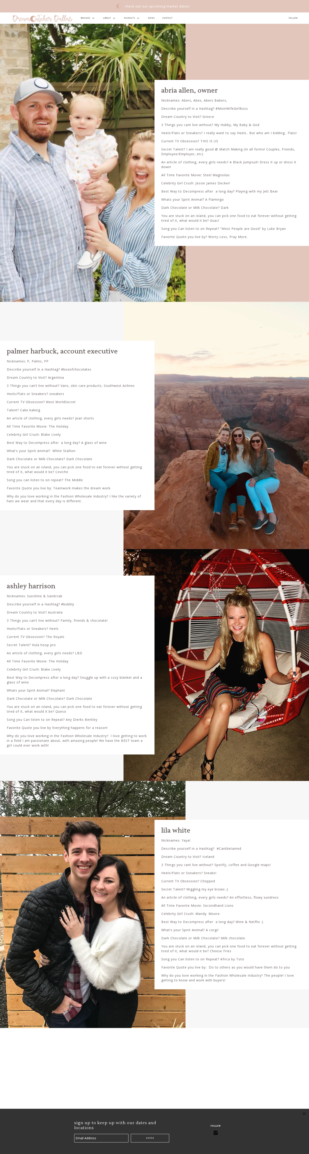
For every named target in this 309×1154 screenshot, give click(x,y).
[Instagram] (215, 1133)
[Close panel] (304, 1113)
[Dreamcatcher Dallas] (42, 18)
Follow (293, 18)
